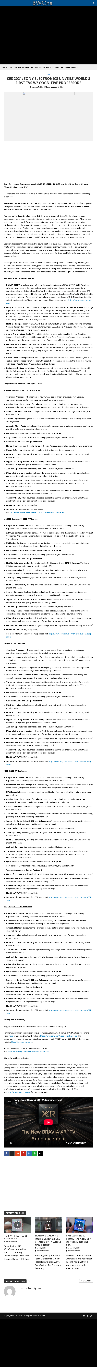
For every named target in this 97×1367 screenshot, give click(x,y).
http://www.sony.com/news (19, 1092)
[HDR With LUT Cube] (17, 1224)
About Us (42, 1316)
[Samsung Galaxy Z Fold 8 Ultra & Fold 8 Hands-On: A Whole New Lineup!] (48, 1224)
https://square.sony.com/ (21, 1042)
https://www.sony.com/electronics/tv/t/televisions (28, 1051)
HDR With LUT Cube (15, 1235)
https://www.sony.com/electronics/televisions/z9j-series (37, 512)
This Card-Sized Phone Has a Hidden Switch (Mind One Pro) (78, 1240)
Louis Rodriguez (59, 87)
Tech (10, 67)
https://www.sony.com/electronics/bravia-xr (58, 1036)
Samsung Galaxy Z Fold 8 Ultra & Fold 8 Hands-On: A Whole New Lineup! (48, 1240)
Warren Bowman (12, 1241)
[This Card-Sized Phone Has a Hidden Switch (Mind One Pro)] (79, 1224)
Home (5, 67)
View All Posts (86, 1281)
